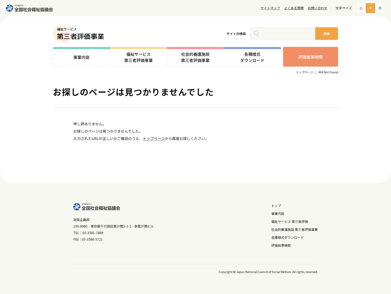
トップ (276, 205)
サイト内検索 (236, 33)
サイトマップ (270, 8)
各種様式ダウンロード (287, 237)
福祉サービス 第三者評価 (289, 221)
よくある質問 (294, 8)
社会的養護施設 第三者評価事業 (294, 229)
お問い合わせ (317, 8)
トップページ (304, 72)
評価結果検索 (310, 57)
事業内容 (277, 213)
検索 (326, 33)
